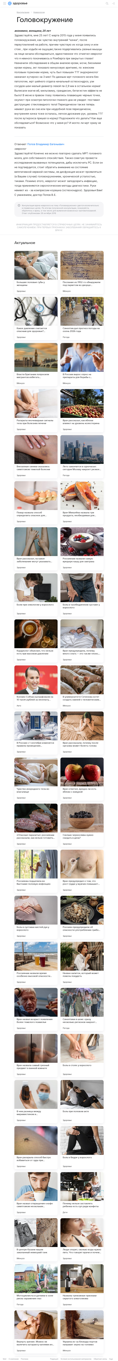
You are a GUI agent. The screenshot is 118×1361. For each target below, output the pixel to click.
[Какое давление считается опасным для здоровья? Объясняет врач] (36, 318)
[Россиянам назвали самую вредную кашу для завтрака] (82, 548)
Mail (4, 1359)
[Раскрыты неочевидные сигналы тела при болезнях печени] (36, 410)
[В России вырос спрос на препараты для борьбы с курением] (82, 364)
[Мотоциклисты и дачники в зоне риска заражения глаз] (36, 1285)
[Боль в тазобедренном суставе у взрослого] (82, 595)
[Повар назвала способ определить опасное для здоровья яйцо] (36, 502)
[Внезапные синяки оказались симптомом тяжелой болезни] (36, 456)
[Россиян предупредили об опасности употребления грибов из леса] (82, 917)
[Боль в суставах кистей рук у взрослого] (36, 917)
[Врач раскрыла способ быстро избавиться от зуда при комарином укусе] (36, 1147)
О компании (14, 1359)
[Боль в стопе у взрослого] (82, 1055)
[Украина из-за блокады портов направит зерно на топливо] (82, 1332)
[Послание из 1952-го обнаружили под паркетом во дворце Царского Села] (82, 272)
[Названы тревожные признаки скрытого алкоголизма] (82, 1285)
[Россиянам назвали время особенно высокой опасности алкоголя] (36, 963)
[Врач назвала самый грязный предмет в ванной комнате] (36, 1055)
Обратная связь (100, 1359)
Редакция (54, 1359)
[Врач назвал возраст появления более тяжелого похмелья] (36, 1009)
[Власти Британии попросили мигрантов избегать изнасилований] (36, 364)
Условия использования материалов (76, 1359)
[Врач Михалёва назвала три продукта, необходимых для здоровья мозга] (82, 502)
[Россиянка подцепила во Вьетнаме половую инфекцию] (36, 871)
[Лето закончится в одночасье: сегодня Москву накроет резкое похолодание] (82, 456)
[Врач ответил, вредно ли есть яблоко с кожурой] (82, 779)
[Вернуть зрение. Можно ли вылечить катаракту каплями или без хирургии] (36, 1332)
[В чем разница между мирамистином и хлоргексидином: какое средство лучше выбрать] (36, 1101)
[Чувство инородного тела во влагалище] (36, 779)
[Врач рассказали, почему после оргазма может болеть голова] (82, 733)
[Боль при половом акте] (82, 1101)
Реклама (24, 1359)
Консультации (23, 12)
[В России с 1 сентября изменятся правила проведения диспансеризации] (36, 733)
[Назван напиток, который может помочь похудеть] (82, 963)
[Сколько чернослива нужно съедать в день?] (82, 825)
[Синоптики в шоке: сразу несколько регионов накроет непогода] (82, 1009)
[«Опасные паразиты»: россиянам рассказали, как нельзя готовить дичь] (36, 825)
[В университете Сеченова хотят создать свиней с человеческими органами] (82, 687)
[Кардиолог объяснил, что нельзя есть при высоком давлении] (36, 641)
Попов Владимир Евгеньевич (45, 144)
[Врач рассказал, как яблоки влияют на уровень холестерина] (82, 410)
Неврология (39, 12)
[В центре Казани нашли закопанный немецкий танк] (36, 1239)
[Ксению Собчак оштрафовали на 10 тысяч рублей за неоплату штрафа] (36, 687)
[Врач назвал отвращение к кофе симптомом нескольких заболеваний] (36, 1193)
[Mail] (10, 3)
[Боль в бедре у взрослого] (82, 1147)
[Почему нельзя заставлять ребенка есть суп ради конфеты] (82, 1193)
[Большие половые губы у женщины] (36, 272)
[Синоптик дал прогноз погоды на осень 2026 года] (82, 318)
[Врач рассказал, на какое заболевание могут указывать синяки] (36, 548)
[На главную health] (19, 3)
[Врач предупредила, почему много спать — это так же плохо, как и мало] (82, 641)
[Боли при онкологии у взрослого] (36, 595)
